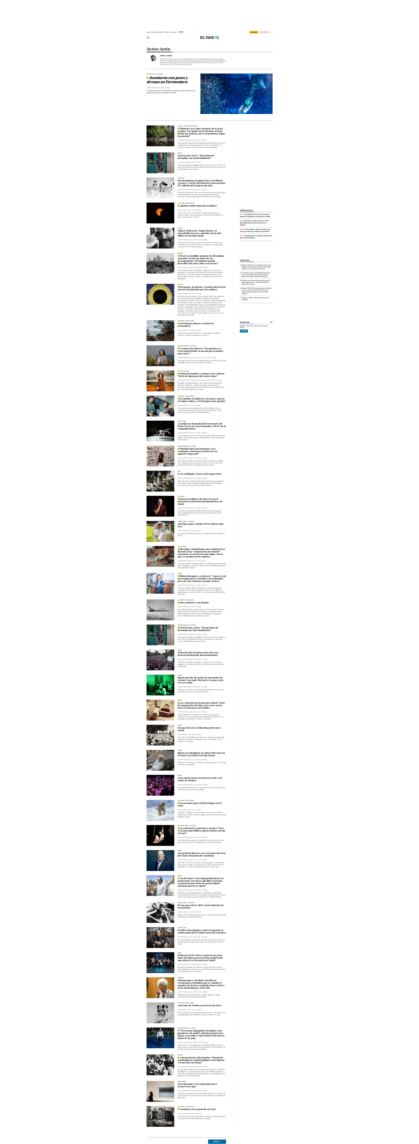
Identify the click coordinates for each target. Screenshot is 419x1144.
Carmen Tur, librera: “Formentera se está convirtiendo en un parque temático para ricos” (200, 351)
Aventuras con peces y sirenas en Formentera (167, 79)
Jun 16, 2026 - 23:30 (200, 890)
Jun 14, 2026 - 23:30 (194, 912)
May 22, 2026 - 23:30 (194, 1113)
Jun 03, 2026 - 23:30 (200, 1066)
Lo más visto (245, 260)
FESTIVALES (181, 178)
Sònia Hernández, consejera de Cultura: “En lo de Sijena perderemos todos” (201, 375)
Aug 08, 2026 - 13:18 (200, 240)
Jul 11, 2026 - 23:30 (199, 560)
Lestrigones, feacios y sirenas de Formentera (196, 325)
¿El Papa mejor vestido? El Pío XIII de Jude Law (200, 525)
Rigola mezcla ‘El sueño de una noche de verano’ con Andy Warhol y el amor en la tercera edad (200, 680)
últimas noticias (246, 210)
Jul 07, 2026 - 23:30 (200, 585)
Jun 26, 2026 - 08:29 (200, 759)
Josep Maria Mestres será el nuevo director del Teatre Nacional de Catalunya (202, 854)
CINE (179, 471)
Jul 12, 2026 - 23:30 (200, 508)
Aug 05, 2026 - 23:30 (201, 267)
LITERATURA (181, 496)
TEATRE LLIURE (182, 927)
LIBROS (180, 573)
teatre (180, 153)
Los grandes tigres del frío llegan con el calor (200, 804)
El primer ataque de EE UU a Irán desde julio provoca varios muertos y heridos (254, 223)
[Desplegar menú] (148, 37)
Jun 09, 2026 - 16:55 (200, 964)
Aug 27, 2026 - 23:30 (199, 140)
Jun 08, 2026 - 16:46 (200, 992)
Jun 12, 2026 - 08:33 (200, 937)
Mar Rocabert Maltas (194, 380)
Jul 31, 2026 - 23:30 (194, 330)
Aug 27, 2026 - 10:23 (200, 189)
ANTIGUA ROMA (182, 546)
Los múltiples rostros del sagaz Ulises (201, 474)
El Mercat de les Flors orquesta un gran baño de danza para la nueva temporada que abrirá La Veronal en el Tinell (200, 958)
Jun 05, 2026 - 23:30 (194, 1010)
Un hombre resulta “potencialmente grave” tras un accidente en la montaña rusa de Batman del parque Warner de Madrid (256, 274)
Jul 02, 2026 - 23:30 (200, 634)
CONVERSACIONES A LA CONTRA (187, 346)
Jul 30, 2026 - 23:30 (209, 357)
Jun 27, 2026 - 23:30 (194, 734)
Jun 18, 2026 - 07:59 (200, 860)
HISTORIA (180, 253)
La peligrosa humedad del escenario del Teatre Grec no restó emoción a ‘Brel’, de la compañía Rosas (202, 426)
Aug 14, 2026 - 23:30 (194, 210)
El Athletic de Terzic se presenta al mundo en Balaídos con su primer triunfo (255, 215)
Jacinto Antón (158, 49)
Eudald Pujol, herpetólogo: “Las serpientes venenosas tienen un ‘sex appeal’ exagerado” (197, 451)
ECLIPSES (180, 284)
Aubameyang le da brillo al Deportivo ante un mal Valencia (256, 237)
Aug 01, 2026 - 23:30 (194, 293)
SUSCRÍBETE (254, 32)
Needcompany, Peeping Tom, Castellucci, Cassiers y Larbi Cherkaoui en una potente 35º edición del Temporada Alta (201, 183)
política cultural (183, 371)
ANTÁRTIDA (181, 978)
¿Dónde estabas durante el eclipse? (198, 206)
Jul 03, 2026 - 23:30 (194, 607)
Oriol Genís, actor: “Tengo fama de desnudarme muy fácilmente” (198, 629)
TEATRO (180, 228)
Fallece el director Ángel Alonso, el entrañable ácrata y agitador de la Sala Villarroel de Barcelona (199, 233)
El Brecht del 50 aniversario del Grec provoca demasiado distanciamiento (198, 654)
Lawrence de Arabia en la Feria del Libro (200, 1006)
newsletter (244, 322)
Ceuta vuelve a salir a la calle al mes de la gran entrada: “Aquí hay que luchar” (255, 230)
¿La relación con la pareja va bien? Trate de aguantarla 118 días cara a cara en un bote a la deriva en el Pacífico (201, 705)
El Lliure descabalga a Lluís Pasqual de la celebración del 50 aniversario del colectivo (202, 931)
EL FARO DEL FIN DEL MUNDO (155, 74)
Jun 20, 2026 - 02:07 (200, 785)
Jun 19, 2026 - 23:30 (194, 810)
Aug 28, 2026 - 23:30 (163, 88)
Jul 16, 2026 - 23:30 (200, 458)
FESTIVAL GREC (182, 421)
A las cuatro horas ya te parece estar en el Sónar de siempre (200, 779)
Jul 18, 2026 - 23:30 (215, 380)
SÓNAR (180, 775)
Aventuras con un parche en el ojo (198, 1109)
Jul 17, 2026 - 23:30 (194, 405)
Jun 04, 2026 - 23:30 (201, 1042)
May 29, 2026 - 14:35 (200, 1090)
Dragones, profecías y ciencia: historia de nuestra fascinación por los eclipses (202, 288)
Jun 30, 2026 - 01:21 (200, 659)
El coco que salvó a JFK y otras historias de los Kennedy (201, 906)
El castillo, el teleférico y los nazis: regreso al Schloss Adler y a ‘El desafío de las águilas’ (201, 400)
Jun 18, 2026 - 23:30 (200, 837)
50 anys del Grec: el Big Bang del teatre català (199, 729)
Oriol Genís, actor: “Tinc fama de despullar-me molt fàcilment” (196, 157)
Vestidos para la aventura (186, 521)
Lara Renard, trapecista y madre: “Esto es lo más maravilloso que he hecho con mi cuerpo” (201, 831)
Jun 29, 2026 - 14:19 (200, 687)
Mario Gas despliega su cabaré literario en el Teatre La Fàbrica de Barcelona (201, 754)
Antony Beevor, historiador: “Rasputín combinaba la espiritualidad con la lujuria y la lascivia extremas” (201, 1060)
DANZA (179, 953)
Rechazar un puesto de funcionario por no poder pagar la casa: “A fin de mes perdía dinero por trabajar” (255, 282)
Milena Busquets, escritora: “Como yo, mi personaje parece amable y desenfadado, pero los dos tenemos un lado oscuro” (202, 578)
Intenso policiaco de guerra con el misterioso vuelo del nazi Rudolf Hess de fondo (200, 501)
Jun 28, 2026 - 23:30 (200, 712)
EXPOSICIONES (182, 1081)
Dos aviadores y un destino (194, 603)
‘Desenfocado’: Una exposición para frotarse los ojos (197, 1085)
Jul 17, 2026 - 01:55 (200, 433)
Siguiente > (217, 1141)
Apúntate (244, 331)
